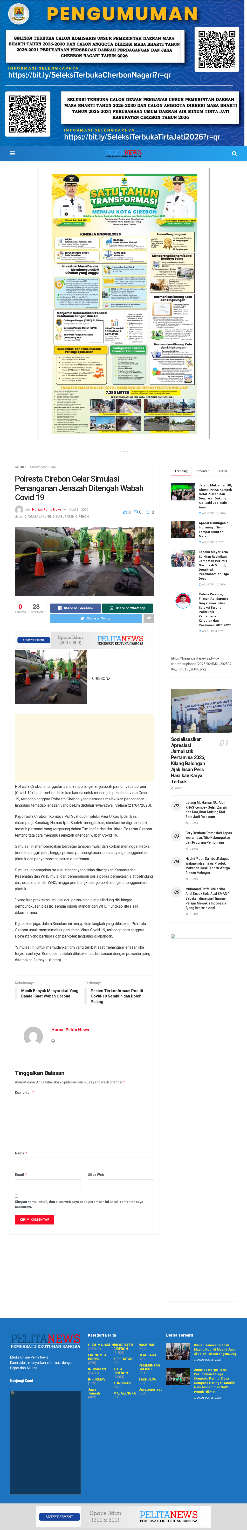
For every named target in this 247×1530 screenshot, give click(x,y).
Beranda (20, 467)
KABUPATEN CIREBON (72, 516)
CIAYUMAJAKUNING (43, 467)
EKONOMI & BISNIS (97, 1357)
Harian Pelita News (47, 509)
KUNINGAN (122, 1383)
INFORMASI (97, 1379)
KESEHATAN (123, 1359)
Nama (21, 1153)
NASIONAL (146, 1345)
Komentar (24, 1092)
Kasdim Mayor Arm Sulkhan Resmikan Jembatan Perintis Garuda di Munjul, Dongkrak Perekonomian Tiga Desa (214, 565)
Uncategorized (150, 1389)
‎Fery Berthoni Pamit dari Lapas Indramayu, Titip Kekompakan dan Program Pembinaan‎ (208, 837)
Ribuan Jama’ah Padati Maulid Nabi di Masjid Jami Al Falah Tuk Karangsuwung (215, 1349)
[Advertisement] (84, 748)
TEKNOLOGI (148, 1379)
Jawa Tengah (94, 1391)
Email (21, 1174)
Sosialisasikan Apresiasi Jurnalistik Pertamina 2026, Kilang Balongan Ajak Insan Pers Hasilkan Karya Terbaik (188, 760)
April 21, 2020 (78, 509)
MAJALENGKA (124, 1393)
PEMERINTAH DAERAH (149, 1367)
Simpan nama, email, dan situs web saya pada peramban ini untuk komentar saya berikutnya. (79, 1204)
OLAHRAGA (147, 1355)
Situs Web (96, 1175)
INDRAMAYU (97, 1369)
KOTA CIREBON (120, 1371)
